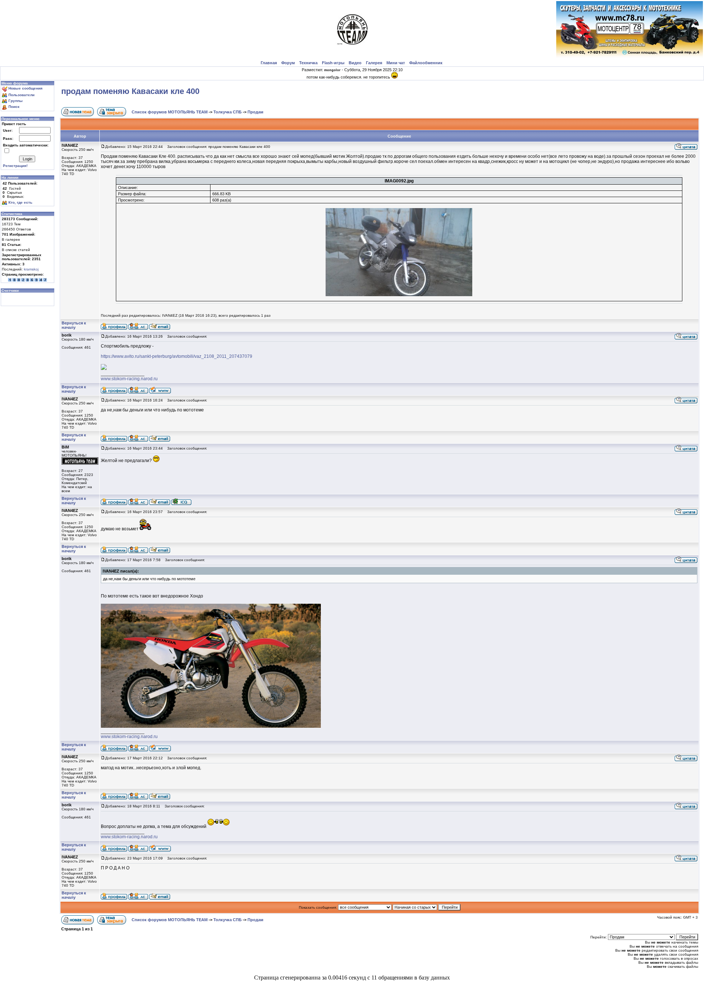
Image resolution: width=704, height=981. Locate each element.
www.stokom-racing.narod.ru (129, 378)
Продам (255, 112)
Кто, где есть (20, 202)
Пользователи (21, 95)
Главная (269, 63)
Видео (355, 63)
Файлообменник (426, 63)
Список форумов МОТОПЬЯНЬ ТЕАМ (170, 112)
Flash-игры (333, 63)
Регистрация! (15, 166)
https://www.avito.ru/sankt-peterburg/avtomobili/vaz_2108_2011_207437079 (176, 356)
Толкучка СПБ (227, 112)
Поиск (13, 107)
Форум (288, 63)
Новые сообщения (25, 88)
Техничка (308, 63)
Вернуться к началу (74, 325)
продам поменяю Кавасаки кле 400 (130, 91)
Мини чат (395, 63)
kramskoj (31, 269)
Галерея (374, 63)
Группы (15, 101)
